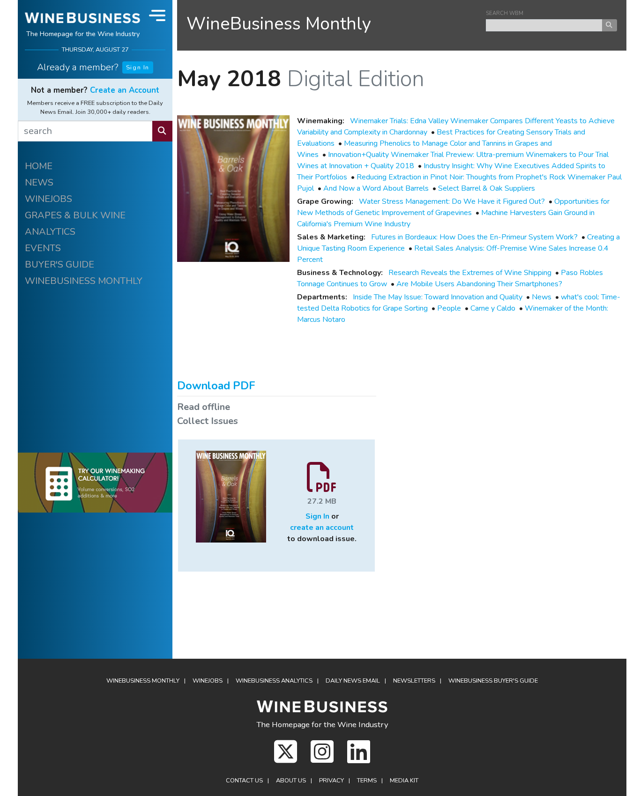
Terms (367, 780)
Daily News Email (353, 681)
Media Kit (404, 780)
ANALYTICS (50, 231)
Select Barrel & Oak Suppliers (486, 188)
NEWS (39, 182)
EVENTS (43, 248)
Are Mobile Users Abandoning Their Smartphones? (479, 284)
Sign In (137, 67)
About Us (291, 780)
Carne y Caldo (492, 308)
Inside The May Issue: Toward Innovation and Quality (437, 297)
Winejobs (208, 681)
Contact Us (244, 780)
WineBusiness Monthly (278, 24)
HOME (38, 166)
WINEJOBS (48, 199)
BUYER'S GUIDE (59, 264)
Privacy (331, 780)
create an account (322, 527)
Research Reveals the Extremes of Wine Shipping (469, 273)
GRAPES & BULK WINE (75, 215)
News (541, 297)
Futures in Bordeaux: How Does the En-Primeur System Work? (474, 237)
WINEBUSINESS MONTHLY (83, 281)
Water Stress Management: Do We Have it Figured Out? (452, 201)
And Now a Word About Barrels (376, 188)
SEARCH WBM (504, 13)
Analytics (274, 681)
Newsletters (414, 681)
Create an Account (124, 90)
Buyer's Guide (493, 681)
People (449, 308)
